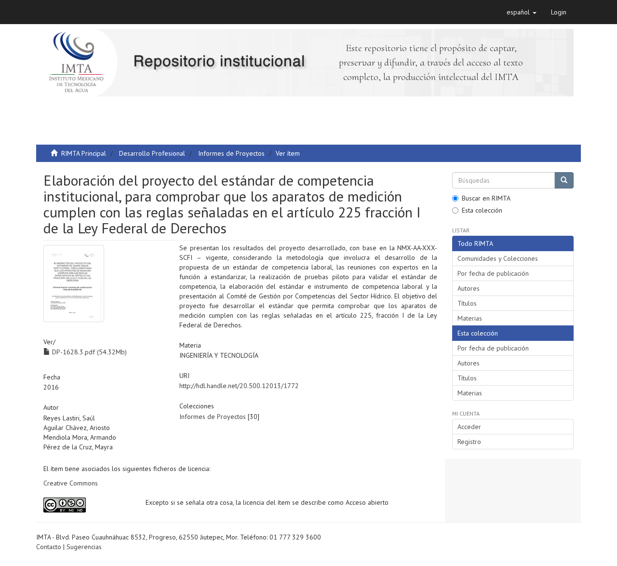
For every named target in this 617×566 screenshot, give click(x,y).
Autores (468, 288)
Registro (469, 441)
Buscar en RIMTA (486, 198)
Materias (469, 318)
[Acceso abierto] (87, 505)
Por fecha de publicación (493, 273)
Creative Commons (70, 483)
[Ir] (564, 180)
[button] (521, 12)
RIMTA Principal (83, 153)
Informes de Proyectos (231, 153)
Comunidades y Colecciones (497, 258)
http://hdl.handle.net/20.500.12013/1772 (239, 385)
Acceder (469, 426)
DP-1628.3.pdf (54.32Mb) (88, 352)
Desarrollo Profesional (152, 153)
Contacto (48, 546)
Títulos (467, 303)
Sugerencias (84, 546)
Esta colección (482, 210)
